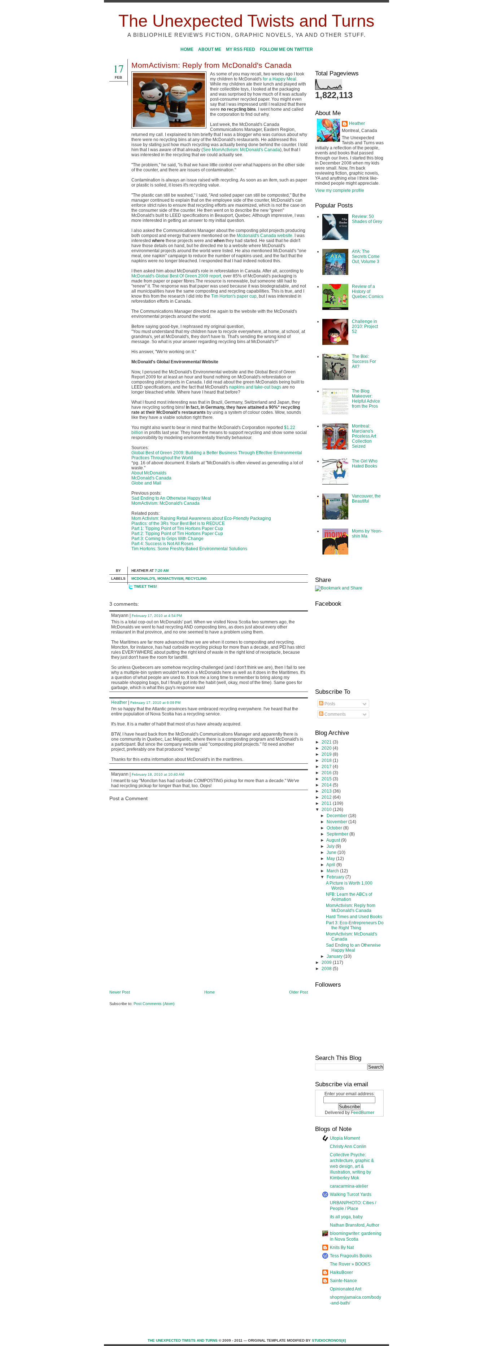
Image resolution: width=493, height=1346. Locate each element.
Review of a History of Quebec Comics (367, 291)
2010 (327, 809)
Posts (329, 703)
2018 (327, 760)
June (332, 852)
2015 (327, 778)
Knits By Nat (342, 1247)
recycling (196, 578)
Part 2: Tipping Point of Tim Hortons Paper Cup (177, 533)
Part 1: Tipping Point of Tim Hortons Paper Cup (177, 528)
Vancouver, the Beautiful (366, 499)
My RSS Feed (240, 49)
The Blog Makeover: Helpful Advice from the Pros (366, 399)
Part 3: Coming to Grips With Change (167, 538)
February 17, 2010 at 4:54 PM (157, 616)
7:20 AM (162, 571)
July (331, 846)
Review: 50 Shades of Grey (367, 219)
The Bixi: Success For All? (364, 361)
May (331, 858)
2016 (327, 772)
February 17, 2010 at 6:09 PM (155, 703)
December (337, 815)
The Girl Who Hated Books (365, 464)
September (338, 834)
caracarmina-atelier (349, 1186)
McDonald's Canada (151, 478)
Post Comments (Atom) (154, 1003)
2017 (327, 766)
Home (186, 49)
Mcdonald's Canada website (264, 235)
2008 (327, 968)
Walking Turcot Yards (350, 1194)
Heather (119, 702)
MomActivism (170, 578)
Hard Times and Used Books (354, 916)
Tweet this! (145, 586)
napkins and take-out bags (255, 387)
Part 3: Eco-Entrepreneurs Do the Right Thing (355, 925)
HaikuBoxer (341, 1272)
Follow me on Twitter (286, 49)
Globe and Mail (146, 483)
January (335, 956)
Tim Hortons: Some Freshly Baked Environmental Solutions (189, 548)
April (331, 864)
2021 (327, 742)
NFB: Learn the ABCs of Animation (349, 897)
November (337, 821)
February (336, 877)
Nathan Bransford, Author (354, 1225)
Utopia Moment (345, 1138)
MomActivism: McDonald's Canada (165, 503)
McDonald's (143, 578)
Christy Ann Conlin (348, 1146)
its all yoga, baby (346, 1216)
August (333, 840)
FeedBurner (362, 1112)
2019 (327, 754)
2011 (327, 803)
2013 (327, 791)
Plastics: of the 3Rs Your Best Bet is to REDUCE (178, 523)
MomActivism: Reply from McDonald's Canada (211, 65)
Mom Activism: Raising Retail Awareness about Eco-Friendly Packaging (201, 518)
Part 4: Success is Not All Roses (162, 543)
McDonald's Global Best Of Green (164, 276)
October (335, 827)
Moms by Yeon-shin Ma (367, 534)
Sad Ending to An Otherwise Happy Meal (171, 498)
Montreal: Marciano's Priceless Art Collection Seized (364, 436)
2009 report (209, 276)
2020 (327, 748)
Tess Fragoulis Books (351, 1255)
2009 (327, 962)
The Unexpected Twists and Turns (246, 20)
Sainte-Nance (343, 1280)
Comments (334, 714)
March (333, 870)
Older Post (298, 992)
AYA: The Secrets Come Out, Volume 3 (366, 256)
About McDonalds (148, 472)
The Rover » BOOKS (350, 1264)
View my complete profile (339, 190)
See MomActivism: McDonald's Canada (241, 149)
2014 (327, 785)
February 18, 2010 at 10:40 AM (158, 774)
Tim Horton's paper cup (234, 296)
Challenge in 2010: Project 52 (365, 326)
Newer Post (119, 992)
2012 (327, 797)
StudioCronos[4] (329, 1340)
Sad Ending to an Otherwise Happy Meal (353, 948)
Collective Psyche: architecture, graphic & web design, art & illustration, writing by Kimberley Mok (352, 1166)
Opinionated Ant (345, 1289)
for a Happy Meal (279, 79)
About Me (209, 49)
